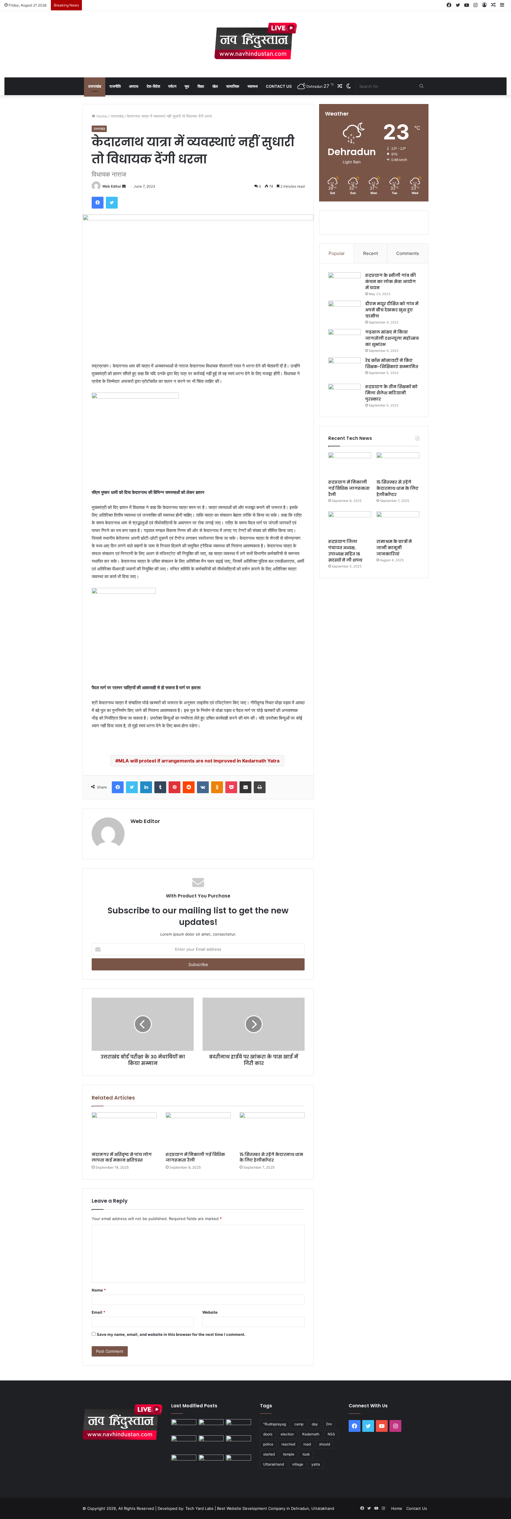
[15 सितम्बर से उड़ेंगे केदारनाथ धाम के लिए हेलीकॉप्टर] (272, 1130)
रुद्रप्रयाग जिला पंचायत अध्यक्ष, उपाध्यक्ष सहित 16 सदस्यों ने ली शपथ (345, 551)
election (287, 1434)
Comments (407, 253)
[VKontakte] (203, 787)
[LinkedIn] (146, 787)
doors (267, 1434)
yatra (315, 1464)
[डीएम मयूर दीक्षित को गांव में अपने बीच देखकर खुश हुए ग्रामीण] (344, 312)
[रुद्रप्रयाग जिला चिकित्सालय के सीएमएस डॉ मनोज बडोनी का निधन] (238, 1443)
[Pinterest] (174, 787)
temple (288, 1454)
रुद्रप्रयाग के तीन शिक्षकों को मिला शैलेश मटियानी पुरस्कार (391, 393)
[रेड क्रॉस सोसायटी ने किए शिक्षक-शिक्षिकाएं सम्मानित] (344, 368)
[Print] (260, 787)
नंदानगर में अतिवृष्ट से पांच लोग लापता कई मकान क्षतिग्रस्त (122, 1157)
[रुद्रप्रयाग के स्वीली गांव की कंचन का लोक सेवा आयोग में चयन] (344, 283)
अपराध (133, 86)
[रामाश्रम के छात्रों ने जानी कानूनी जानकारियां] (397, 523)
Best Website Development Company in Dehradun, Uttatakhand (275, 1508)
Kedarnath (310, 1434)
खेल (215, 86)
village (297, 1464)
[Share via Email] (245, 787)
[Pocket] (231, 787)
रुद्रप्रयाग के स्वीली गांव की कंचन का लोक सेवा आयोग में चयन (390, 281)
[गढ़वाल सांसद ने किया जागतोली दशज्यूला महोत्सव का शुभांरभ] (344, 340)
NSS (331, 1434)
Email (98, 1312)
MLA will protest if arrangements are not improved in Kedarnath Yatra (198, 761)
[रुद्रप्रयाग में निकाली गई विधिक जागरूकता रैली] (198, 1130)
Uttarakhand (273, 1464)
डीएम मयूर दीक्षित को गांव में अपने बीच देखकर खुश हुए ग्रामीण (391, 310)
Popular (337, 253)
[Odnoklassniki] (217, 787)
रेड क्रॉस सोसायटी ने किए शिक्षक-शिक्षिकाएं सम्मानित (391, 363)
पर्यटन (172, 86)
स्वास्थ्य (253, 86)
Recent (370, 253)
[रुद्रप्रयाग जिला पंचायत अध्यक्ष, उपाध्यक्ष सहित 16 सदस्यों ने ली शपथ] (349, 523)
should (324, 1444)
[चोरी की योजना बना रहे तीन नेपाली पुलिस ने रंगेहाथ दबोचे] (238, 1462)
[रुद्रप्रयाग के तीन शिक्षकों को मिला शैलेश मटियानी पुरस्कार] (344, 395)
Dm (329, 1424)
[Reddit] (189, 787)
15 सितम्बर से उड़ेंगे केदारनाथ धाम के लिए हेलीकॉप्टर (271, 1157)
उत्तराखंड (94, 86)
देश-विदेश (153, 86)
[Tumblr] (160, 787)
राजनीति (115, 86)
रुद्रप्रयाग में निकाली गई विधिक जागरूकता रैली (195, 1157)
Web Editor (111, 186)
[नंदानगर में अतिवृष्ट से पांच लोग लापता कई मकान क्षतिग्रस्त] (124, 1130)
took (306, 1454)
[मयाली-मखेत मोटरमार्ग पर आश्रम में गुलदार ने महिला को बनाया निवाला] (183, 1462)
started (269, 1454)
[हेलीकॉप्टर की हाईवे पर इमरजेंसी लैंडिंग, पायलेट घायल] (211, 1462)
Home (101, 116)
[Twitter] (112, 203)
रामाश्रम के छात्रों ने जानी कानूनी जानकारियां (394, 548)
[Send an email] (124, 186)
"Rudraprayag (274, 1424)
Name (99, 1290)
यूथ (187, 86)
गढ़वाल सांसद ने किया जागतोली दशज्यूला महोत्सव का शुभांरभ (392, 338)
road (307, 1444)
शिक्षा (201, 86)
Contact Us (279, 86)
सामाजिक (232, 86)
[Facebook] (98, 203)
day (315, 1424)
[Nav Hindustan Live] (255, 41)
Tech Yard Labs (199, 1508)
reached (288, 1444)
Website (210, 1312)
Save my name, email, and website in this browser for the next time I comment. (171, 1334)
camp (298, 1424)
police (268, 1444)
